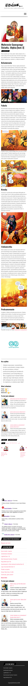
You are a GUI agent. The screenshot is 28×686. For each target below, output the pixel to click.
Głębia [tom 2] (24, 330)
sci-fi (19, 443)
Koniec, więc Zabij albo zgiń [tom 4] (4, 454)
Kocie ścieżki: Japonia (6, 551)
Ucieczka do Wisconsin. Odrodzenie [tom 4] (22, 454)
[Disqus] (14, 478)
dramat (7, 443)
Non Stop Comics (13, 443)
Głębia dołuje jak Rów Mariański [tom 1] (18, 398)
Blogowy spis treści (5, 543)
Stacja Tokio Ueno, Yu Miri (7, 572)
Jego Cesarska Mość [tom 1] (8, 567)
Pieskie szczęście (5, 569)
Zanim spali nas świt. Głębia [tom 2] (17, 412)
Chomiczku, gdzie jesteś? (7, 574)
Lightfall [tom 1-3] (5, 556)
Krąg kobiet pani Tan (6, 561)
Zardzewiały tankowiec (6, 554)
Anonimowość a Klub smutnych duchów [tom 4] (12, 564)
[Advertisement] (14, 646)
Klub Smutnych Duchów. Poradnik (9, 559)
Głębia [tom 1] (18, 330)
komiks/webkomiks (12, 439)
